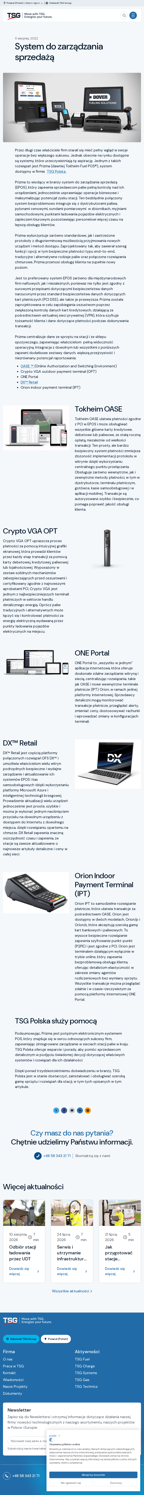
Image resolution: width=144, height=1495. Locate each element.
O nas (8, 1359)
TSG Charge (85, 1366)
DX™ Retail (29, 382)
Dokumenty (12, 1393)
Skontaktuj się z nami (92, 1155)
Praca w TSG (13, 1366)
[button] (55, 1435)
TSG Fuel (82, 1359)
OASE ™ (27, 366)
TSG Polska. (56, 171)
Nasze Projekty (15, 1386)
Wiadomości (13, 1379)
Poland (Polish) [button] (58, 1339)
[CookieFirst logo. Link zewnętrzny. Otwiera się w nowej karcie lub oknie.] (50, 1440)
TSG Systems (86, 1373)
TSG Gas (82, 1379)
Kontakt (9, 1373)
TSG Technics (86, 1386)
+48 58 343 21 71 (57, 1155)
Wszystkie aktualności (70, 1291)
